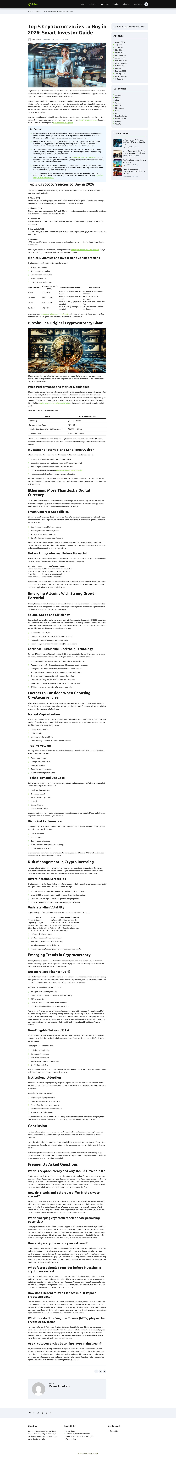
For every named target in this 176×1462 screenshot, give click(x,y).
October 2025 (120, 66)
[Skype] (50, 1413)
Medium (116, 4)
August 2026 (120, 42)
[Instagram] (42, 1413)
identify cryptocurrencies (88, 120)
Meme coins (37, 11)
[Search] (146, 4)
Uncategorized (120, 119)
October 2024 (120, 79)
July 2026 (118, 45)
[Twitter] (38, 1413)
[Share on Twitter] (100, 1371)
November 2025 (121, 63)
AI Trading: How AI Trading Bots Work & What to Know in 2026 (134, 142)
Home (82, 4)
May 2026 (119, 50)
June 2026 (119, 47)
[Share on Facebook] (96, 1371)
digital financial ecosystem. (63, 123)
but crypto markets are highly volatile (85, 250)
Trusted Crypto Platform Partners (78, 1434)
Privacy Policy (71, 1439)
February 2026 (120, 55)
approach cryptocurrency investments (55, 314)
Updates (118, 121)
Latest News (104, 4)
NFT (116, 113)
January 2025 (120, 74)
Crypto (117, 103)
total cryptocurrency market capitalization (54, 403)
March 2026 (119, 53)
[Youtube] (30, 1413)
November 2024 (121, 76)
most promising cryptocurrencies (83, 157)
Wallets (118, 124)
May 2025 (119, 68)
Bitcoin (117, 97)
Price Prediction (121, 116)
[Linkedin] (46, 1413)
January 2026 (120, 58)
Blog (117, 100)
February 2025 (120, 71)
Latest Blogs (70, 1431)
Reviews (91, 4)
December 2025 (121, 60)
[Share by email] (104, 1371)
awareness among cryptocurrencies (69, 470)
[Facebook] (34, 1413)
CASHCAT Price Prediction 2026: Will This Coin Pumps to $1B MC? (134, 171)
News (117, 111)
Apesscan (118, 95)
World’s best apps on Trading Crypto (79, 1436)
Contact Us (138, 4)
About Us (126, 4)
